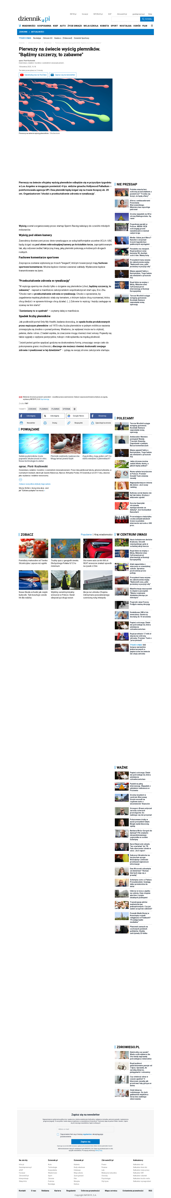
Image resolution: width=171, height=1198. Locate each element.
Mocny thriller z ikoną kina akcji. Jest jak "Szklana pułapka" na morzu (34, 489)
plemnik (55, 409)
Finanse (104, 1167)
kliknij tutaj (98, 1150)
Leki (103, 1170)
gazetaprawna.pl (138, 14)
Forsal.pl (22, 1173)
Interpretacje (23, 1178)
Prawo (104, 1164)
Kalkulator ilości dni (140, 1167)
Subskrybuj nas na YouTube (36, 75)
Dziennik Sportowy (81, 38)
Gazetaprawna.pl (25, 1167)
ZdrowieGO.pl (122, 14)
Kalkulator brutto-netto (141, 1178)
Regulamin (71, 1191)
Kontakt (22, 1191)
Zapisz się (85, 1141)
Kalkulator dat (138, 1164)
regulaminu (87, 1134)
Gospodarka (52, 1170)
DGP (109, 14)
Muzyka (77, 1181)
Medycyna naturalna (109, 1173)
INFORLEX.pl (98, 14)
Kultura (76, 1184)
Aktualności (37, 32)
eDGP (21, 1170)
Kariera (57, 1191)
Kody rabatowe (79, 1167)
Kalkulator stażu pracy (141, 1170)
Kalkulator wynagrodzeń (142, 1181)
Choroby (105, 1176)
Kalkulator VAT (138, 1173)
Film (75, 1178)
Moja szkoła (78, 1173)
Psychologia (106, 1178)
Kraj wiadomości (103, 534)
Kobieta (76, 1164)
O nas (33, 1191)
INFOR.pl (73, 14)
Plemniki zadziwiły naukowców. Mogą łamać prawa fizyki (65, 457)
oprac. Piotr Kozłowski (41, 62)
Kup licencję (44, 399)
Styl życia (105, 1181)
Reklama (45, 1191)
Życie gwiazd (78, 1176)
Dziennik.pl (53, 1160)
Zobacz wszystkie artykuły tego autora (34, 484)
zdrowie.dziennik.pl (34, 43)
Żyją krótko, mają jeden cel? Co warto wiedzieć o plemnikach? (96, 457)
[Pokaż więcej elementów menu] (152, 26)
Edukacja (77, 1170)
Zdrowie (23, 32)
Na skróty (23, 1160)
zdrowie (32, 409)
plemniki (44, 409)
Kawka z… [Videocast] (63, 38)
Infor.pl (21, 1164)
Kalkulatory (138, 1160)
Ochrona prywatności (90, 1191)
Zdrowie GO (47, 38)
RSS (150, 1191)
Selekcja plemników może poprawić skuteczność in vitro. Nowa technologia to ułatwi (33, 458)
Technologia (52, 1167)
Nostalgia (37, 38)
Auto (50, 1164)
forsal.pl (85, 14)
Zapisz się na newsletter (65, 75)
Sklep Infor (23, 1181)
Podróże (51, 1181)
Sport (50, 1176)
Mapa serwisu (111, 1191)
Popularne (86, 534)
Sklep (150, 14)
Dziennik (21, 43)
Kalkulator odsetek (140, 1176)
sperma (66, 409)
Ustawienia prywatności (133, 1191)
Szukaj (148, 19)
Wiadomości (52, 1173)
